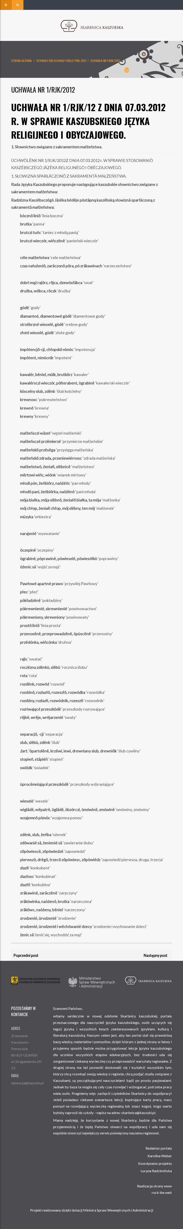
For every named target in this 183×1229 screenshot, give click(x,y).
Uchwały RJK (44, 60)
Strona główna (21, 60)
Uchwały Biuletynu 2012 (70, 60)
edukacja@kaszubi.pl (27, 1083)
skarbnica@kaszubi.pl (138, 1112)
